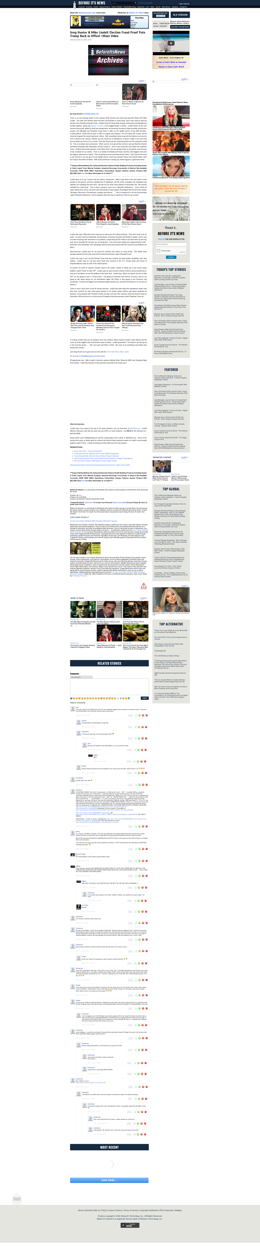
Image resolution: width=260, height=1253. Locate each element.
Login (181, 4)
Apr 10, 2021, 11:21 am (82, 715)
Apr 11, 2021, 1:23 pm (88, 773)
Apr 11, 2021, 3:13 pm (94, 750)
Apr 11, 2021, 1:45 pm (82, 1008)
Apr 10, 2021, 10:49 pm (88, 727)
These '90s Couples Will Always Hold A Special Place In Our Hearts (171, 153)
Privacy (119, 1210)
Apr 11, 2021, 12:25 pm (88, 738)
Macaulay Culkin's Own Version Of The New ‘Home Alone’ (134, 223)
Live (147, 7)
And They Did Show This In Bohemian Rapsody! (80, 223)
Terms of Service (131, 1210)
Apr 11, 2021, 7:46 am (82, 923)
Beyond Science (105, 7)
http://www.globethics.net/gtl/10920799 (125, 814)
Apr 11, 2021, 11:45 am (94, 900)
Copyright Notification (149, 1210)
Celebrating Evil (160, 651)
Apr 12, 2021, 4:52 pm (82, 1038)
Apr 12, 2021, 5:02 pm (94, 1073)
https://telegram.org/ (181, 207)
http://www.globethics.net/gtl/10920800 (90, 820)
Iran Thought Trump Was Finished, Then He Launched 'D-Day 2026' (170, 505)
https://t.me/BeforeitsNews (163, 214)
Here (83, 173)
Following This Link (79, 576)
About (80, 1210)
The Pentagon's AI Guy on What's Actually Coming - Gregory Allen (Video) (169, 425)
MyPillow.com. (135, 428)
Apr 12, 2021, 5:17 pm (100, 1123)
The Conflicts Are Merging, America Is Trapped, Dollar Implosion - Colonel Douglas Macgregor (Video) (170, 377)
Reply (130, 715)
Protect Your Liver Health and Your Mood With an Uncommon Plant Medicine (170, 631)
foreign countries (97, 126)
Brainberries (73, 227)
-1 (135, 1008)
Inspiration (141, 7)
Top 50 (158, 7)
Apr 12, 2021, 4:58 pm (88, 1049)
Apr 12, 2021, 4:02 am (100, 761)
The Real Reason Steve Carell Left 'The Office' (108, 623)
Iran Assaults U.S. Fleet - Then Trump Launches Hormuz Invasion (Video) (167, 567)
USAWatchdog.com (91, 114)
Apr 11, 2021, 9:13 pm (88, 1025)
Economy (89, 7)
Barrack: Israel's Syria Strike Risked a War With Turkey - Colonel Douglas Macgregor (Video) (169, 550)
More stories (99, 25)
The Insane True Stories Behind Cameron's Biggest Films (82, 646)
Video (152, 7)
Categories (183, 7)
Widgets (178, 1210)
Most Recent (166, 7)
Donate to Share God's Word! (171, 67)
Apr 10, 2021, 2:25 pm (82, 784)
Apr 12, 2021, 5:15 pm (94, 1112)
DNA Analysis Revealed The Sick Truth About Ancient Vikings (132, 325)
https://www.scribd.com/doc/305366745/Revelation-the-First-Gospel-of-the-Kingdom (100, 807)
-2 (135, 773)
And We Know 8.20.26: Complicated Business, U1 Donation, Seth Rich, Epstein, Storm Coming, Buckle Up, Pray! (170, 277)
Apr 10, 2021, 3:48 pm (82, 849)
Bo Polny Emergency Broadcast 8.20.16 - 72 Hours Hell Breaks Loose (170, 352)
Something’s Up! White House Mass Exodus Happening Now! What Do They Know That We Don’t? (170, 307)
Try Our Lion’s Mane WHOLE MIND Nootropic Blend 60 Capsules (93, 521)
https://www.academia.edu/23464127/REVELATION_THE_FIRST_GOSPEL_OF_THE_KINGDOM (105, 810)
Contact (110, 1210)
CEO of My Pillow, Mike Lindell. (117, 352)
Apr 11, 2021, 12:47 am (88, 887)
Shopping (175, 7)
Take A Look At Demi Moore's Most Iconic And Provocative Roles (180, 478)
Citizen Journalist (119, 502)
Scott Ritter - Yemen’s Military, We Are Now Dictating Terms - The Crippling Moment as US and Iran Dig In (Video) (171, 574)
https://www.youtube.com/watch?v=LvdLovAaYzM (90, 1082)
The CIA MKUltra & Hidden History (166, 656)
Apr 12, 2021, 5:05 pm (82, 1087)
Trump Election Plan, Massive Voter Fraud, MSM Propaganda (96, 453)
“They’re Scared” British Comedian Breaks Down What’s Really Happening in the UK (169, 681)
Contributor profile (89, 25)
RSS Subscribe (166, 1210)
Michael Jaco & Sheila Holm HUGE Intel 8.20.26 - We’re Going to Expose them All (169, 315)
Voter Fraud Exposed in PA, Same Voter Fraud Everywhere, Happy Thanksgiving (103, 458)
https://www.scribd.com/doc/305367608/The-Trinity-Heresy (93, 813)
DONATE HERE (161, 16)
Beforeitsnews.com (87, 13)
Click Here (89, 502)
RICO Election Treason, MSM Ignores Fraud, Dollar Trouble (95, 461)
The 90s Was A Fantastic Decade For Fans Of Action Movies (82, 623)
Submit (171, 257)
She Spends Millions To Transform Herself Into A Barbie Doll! (171, 614)
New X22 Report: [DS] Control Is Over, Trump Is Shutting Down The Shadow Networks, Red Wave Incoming (170, 322)
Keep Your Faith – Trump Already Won (88, 451)
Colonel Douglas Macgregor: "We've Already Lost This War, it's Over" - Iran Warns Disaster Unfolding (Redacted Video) (170, 542)
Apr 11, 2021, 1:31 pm (88, 963)
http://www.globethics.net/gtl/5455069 (87, 808)
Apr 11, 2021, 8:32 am (82, 951)
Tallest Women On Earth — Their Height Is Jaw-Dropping (107, 223)
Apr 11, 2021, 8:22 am (82, 939)
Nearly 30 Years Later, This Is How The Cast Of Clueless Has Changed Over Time (82, 325)
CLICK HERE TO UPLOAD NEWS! (180, 27)
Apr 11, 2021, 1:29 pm (82, 995)
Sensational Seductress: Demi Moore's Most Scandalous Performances (170, 103)
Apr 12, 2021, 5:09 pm (88, 1098)
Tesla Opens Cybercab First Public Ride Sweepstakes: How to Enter (168, 645)
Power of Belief (117, 7)
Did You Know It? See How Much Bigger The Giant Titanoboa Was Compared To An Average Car (135, 647)
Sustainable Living (130, 7)
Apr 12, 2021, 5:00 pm (94, 1063)
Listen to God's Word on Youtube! (171, 62)
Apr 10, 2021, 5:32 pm (82, 861)
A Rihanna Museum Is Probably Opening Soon (171, 177)
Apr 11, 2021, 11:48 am (82, 980)
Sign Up (186, 4)
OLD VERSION (180, 14)
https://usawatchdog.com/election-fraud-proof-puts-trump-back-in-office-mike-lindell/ (100, 465)
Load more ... (109, 1180)
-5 (135, 861)
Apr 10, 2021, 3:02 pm (82, 826)
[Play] (171, 43)
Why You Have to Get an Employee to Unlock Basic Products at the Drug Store (170, 687)
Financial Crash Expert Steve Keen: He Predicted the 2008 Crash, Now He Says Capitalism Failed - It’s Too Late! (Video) (169, 533)
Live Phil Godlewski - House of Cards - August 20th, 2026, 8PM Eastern (171, 339)
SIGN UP (161, 239)
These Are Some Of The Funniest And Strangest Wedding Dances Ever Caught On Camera (107, 326)
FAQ (104, 1210)
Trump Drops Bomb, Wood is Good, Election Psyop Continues (96, 456)
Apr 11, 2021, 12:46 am (82, 875)
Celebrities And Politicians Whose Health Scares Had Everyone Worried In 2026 (169, 128)
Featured (82, 7)
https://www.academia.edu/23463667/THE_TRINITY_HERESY (94, 814)
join (80, 495)
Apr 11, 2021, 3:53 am (88, 911)
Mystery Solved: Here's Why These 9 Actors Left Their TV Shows (161, 478)
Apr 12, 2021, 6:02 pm (100, 1134)
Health (96, 7)
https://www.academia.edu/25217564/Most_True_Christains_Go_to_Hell (97, 822)
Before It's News (92, 2)
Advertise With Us (92, 1210)
